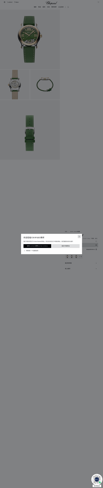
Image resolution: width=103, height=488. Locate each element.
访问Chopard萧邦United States (37, 246)
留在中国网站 (66, 246)
